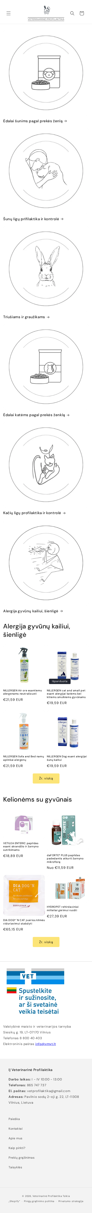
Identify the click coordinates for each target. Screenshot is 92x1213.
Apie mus (15, 1138)
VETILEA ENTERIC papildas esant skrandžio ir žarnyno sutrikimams (21, 847)
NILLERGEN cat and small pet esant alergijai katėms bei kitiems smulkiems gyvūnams (66, 694)
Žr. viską (46, 778)
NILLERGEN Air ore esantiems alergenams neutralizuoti (22, 692)
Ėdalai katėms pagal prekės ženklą (34, 414)
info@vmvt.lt (45, 1044)
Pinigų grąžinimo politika (39, 1201)
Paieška (14, 1119)
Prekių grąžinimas (21, 1158)
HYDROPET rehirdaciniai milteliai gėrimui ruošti (63, 908)
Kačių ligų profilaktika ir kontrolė (32, 512)
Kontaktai (15, 1129)
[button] (8, 13)
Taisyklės (15, 1167)
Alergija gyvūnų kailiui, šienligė (30, 611)
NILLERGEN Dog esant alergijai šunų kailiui (67, 758)
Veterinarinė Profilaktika (47, 1196)
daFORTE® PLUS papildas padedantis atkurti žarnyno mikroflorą (65, 859)
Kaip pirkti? (17, 1148)
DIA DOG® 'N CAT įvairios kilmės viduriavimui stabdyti (24, 922)
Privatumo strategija (70, 1201)
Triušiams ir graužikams (24, 317)
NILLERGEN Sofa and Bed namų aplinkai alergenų (23, 758)
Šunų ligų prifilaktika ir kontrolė (31, 219)
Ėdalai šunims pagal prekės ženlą (32, 121)
